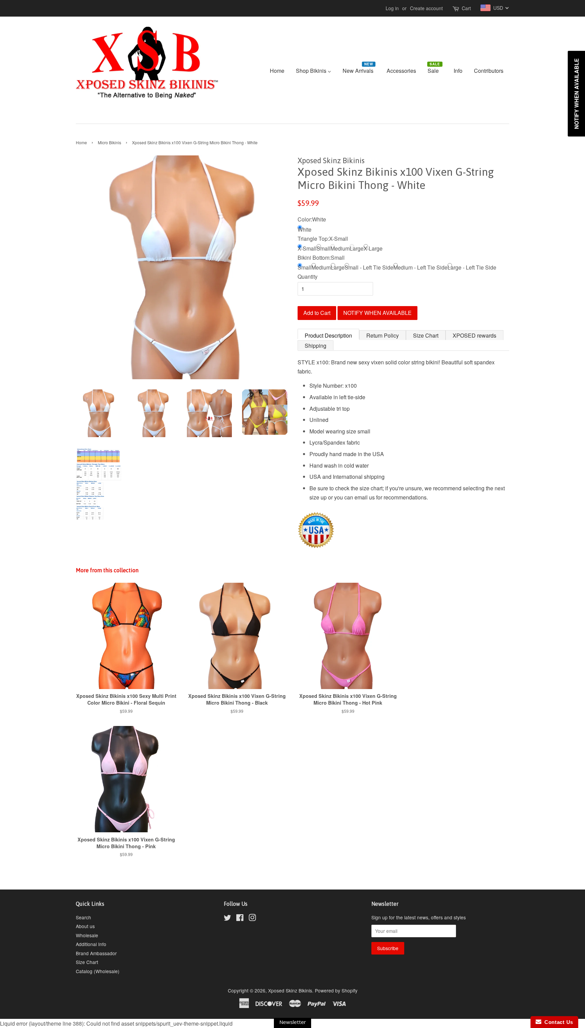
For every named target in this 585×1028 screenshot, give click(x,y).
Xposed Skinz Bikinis (290, 990)
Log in (392, 8)
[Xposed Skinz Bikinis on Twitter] (227, 918)
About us (85, 926)
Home (81, 142)
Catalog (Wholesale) (98, 971)
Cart (466, 8)
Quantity (308, 276)
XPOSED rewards (474, 335)
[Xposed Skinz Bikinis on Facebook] (240, 918)
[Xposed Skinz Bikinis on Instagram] (252, 918)
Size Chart (425, 335)
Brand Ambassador (96, 953)
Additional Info (91, 944)
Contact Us (557, 1022)
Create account (426, 8)
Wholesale (87, 935)
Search (83, 917)
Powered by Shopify (336, 990)
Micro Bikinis (109, 142)
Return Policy (382, 335)
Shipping (315, 345)
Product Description (328, 335)
